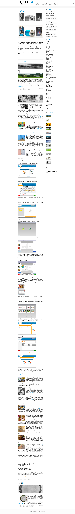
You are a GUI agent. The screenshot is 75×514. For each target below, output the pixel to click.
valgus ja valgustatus (49, 54)
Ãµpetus (51, 36)
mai (55, 19)
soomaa (55, 29)
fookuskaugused (48, 88)
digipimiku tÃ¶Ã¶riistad (49, 64)
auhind (47, 13)
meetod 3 (47, 73)
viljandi (47, 32)
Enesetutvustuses (20, 400)
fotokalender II (48, 59)
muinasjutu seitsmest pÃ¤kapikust (32, 39)
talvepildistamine (48, 98)
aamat (21, 93)
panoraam (51, 24)
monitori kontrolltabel (49, 70)
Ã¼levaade (24, 57)
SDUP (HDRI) (48, 78)
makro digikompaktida (49, 91)
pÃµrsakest (22, 11)
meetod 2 (47, 72)
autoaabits (51, 13)
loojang (52, 19)
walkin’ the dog (54, 4)
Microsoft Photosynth (49, 69)
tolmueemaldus (48, 53)
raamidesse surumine (49, 96)
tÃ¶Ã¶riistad (48, 65)
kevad (51, 18)
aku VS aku (48, 47)
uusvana (32, 505)
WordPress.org (54, 171)
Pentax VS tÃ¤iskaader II (49, 95)
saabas (47, 29)
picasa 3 (47, 76)
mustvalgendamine (49, 71)
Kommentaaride (48, 172)
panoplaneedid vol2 (49, 75)
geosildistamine (25, 506)
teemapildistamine (49, 102)
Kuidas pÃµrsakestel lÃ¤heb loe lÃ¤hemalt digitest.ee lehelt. (26, 55)
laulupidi (47, 19)
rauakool (47, 82)
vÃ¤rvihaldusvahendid (49, 55)
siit (20, 374)
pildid (52, 26)
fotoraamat (29, 479)
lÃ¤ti (54, 19)
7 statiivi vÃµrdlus (49, 46)
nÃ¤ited (47, 92)
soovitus (24, 478)
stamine (22, 483)
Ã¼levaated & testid (49, 45)
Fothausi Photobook (35, 150)
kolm (55, 18)
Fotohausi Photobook (39, 132)
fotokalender (48, 58)
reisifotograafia (48, 97)
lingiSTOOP (48, 103)
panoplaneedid (48, 74)
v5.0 (26, 2)
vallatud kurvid (48, 79)
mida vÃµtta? (48, 64)
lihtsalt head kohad (49, 106)
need (40, 116)
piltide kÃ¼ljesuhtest (49, 61)
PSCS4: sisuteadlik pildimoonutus (51, 77)
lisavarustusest (48, 90)
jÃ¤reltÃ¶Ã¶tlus (48, 84)
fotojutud (20, 88)
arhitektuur (47, 11)
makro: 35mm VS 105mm (50, 50)
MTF (47, 94)
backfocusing (48, 83)
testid (24, 88)
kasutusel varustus (49, 86)
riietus (47, 100)
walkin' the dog (51, 34)
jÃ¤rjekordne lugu (20, 503)
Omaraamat (41, 128)
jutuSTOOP (46, 4)
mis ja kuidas (48, 85)
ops (46, 24)
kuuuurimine (48, 89)
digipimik (20, 505)
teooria (47, 80)
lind (49, 19)
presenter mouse (48, 52)
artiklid (54, 11)
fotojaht (52, 15)
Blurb (34, 132)
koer (53, 18)
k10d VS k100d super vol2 (50, 60)
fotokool (48, 17)
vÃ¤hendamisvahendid (49, 81)
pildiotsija (47, 51)
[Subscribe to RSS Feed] (73, 3)
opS (50, 4)
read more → (41, 88)
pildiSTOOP (42, 4)
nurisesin (30, 420)
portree (55, 26)
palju (48, 24)
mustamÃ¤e (49, 23)
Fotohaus (37, 128)
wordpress (47, 36)
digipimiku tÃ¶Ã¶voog (49, 66)
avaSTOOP (37, 4)
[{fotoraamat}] (30, 171)
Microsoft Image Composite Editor (51, 68)
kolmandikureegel (49, 87)
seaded (47, 101)
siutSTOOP (51, 29)
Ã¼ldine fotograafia (49, 104)
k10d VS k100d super (49, 57)
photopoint (29, 57)
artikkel (21, 57)
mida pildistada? (48, 99)
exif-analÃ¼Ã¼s (48, 62)
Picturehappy (19, 129)
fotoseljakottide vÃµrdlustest (50, 48)
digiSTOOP (47, 15)
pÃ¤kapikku (23, 61)
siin (35, 141)
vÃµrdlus (47, 93)
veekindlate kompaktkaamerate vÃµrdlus (51, 56)
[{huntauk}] (30, 328)
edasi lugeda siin (20, 86)
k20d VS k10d (48, 49)
